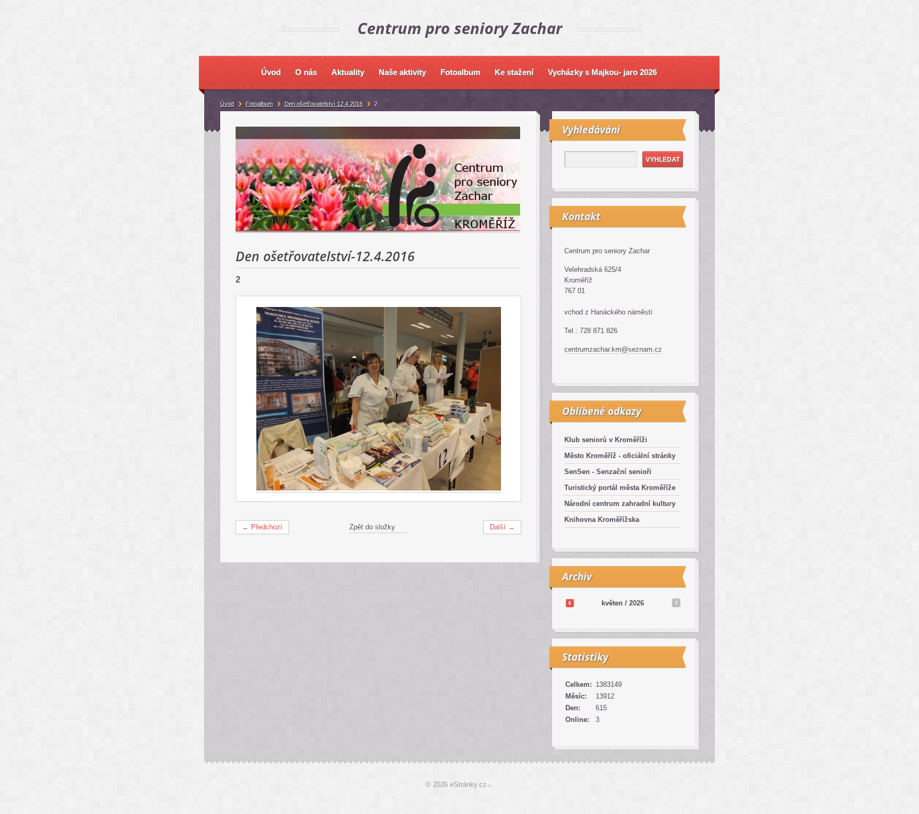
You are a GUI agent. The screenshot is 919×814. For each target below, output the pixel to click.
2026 (636, 603)
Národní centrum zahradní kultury (619, 504)
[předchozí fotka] (253, 399)
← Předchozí (262, 527)
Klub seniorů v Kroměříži (605, 440)
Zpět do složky (372, 527)
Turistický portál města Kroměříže (619, 488)
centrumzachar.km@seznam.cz (613, 349)
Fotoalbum (259, 104)
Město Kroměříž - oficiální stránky (619, 456)
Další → (502, 527)
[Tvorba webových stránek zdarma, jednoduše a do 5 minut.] (490, 785)
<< (569, 603)
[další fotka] (503, 399)
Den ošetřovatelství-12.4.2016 (324, 104)
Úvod (227, 104)
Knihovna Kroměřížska (601, 520)
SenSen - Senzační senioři (607, 472)
